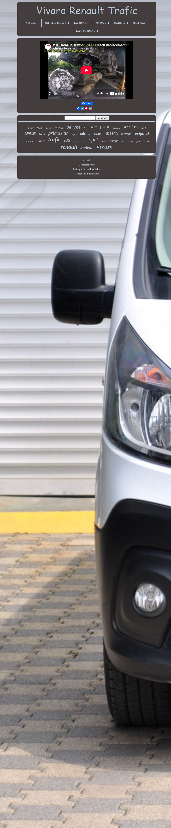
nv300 (98, 134)
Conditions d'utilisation (87, 173)
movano (126, 134)
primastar (58, 133)
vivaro (105, 146)
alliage (104, 142)
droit (143, 128)
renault (69, 147)
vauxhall (90, 127)
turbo (75, 142)
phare (41, 141)
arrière (131, 126)
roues (130, 141)
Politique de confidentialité (86, 169)
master (49, 128)
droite (147, 141)
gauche (74, 127)
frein (42, 134)
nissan (112, 133)
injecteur (117, 128)
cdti (67, 140)
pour (105, 126)
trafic (54, 139)
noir (39, 127)
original (142, 133)
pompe (114, 141)
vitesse (59, 127)
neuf (83, 142)
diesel (31, 128)
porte (138, 141)
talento (85, 134)
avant (30, 133)
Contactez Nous (87, 165)
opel (93, 140)
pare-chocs (28, 141)
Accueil (86, 160)
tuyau (74, 134)
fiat (123, 141)
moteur (86, 147)
